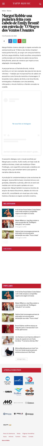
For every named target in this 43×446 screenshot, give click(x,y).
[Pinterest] (20, 41)
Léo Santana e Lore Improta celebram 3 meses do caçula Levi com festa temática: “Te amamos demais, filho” (27, 339)
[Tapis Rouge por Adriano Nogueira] (21, 3)
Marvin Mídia (6, 440)
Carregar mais (21, 359)
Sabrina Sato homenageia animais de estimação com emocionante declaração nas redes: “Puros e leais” (27, 233)
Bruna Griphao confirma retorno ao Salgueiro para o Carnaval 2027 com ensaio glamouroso (26, 327)
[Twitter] (15, 41)
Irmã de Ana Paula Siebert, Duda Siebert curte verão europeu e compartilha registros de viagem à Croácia (28, 211)
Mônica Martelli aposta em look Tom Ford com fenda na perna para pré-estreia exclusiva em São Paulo (26, 350)
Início (4, 11)
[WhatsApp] (24, 41)
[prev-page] (3, 242)
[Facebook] (10, 41)
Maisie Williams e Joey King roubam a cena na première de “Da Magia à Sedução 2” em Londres (27, 222)
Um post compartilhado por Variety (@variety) (22, 152)
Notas (9, 11)
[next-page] (6, 242)
